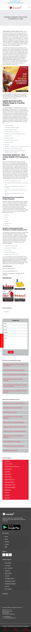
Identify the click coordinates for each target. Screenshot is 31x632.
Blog (6, 547)
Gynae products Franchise (10, 450)
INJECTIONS (8, 477)
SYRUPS (7, 495)
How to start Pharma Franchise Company (13, 370)
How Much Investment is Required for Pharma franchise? (15, 391)
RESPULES (8, 490)
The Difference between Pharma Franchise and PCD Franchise (15, 365)
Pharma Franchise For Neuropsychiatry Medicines (13, 436)
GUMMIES (7, 471)
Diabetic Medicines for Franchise (11, 441)
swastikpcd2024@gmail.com (16, 2)
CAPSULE (7, 461)
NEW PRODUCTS (9, 479)
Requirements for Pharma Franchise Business (15, 374)
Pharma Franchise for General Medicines (13, 422)
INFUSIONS (8, 474)
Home (6, 536)
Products (7, 541)
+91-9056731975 (15, 1)
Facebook (6, 311)
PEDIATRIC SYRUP (10, 485)
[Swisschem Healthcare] (15, 7)
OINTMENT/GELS (9, 482)
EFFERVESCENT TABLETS (12, 466)
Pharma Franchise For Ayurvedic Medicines (14, 431)
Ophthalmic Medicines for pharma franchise (14, 427)
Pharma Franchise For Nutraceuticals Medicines (12, 417)
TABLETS (7, 498)
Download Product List (1, 340)
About (6, 539)
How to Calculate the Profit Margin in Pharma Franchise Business (14, 385)
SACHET (7, 492)
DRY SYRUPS (8, 464)
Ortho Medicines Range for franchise (12, 407)
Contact (7, 544)
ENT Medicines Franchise (10, 412)
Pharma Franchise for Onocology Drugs (13, 446)
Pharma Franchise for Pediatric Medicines (14, 403)
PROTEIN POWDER (10, 487)
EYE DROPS (8, 469)
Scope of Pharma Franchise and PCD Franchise (13, 379)
